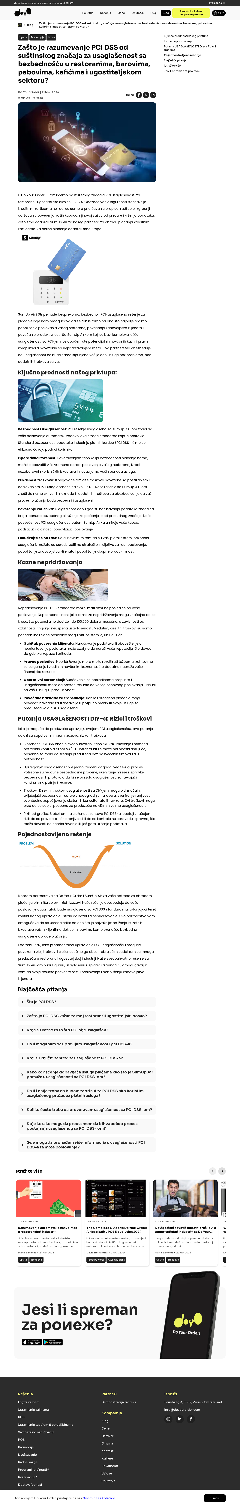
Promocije (26, 1447)
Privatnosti (109, 1466)
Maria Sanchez (27, 1252)
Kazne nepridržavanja (178, 41)
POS (21, 1440)
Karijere (107, 1458)
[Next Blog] (222, 1171)
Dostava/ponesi (30, 1485)
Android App (53, 1342)
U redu (214, 1498)
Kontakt (107, 1451)
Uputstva (138, 13)
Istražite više (172, 65)
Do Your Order (28, 92)
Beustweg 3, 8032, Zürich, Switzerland (193, 1402)
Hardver (107, 1436)
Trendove (36, 1259)
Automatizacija (116, 1259)
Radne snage (28, 1462)
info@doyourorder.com (182, 1410)
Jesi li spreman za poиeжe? (182, 71)
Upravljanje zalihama (33, 1410)
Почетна (87, 13)
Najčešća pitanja (175, 60)
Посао (51, 37)
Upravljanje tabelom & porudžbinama (45, 1425)
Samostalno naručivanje (36, 1432)
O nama (107, 1443)
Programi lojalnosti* (33, 1470)
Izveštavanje (27, 1455)
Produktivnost (96, 1259)
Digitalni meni (28, 1402)
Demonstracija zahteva (118, 1402)
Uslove (106, 1473)
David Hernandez (97, 1252)
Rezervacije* (27, 1477)
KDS (21, 1417)
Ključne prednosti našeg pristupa (186, 36)
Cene (121, 13)
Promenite (215, 3)
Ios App (32, 1342)
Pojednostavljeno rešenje (182, 55)
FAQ (153, 13)
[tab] (87, 1004)
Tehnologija (37, 37)
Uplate (23, 37)
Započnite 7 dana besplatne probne (191, 13)
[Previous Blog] (212, 1171)
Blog (166, 13)
